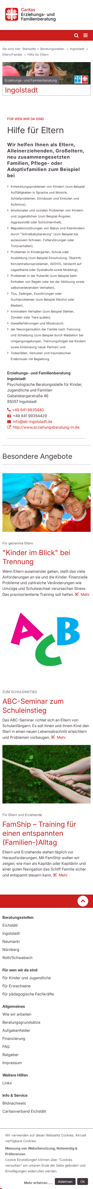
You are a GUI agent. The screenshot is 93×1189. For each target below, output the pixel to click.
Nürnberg (10, 949)
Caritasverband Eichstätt (24, 1111)
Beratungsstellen (52, 49)
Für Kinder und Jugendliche (26, 977)
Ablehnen (65, 1181)
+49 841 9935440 (28, 409)
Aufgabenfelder (16, 1030)
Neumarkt (11, 941)
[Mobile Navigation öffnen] (85, 35)
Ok (82, 1181)
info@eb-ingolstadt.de (32, 421)
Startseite (29, 49)
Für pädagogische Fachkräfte (28, 994)
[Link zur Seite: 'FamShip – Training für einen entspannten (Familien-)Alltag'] (46, 774)
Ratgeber (10, 1054)
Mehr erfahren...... (38, 1183)
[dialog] (47, 1159)
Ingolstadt (77, 49)
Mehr (85, 594)
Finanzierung (13, 1038)
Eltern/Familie (12, 54)
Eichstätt (10, 925)
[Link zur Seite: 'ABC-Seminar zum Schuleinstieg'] (46, 641)
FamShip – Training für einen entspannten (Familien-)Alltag (39, 833)
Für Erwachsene (16, 985)
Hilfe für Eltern (38, 54)
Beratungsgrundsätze (21, 1022)
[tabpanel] (46, 80)
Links (7, 1083)
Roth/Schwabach (17, 957)
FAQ (6, 1046)
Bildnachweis (14, 1103)
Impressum (12, 1062)
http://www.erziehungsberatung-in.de (46, 427)
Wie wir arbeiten (16, 1014)
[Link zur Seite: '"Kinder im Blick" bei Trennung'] (46, 502)
